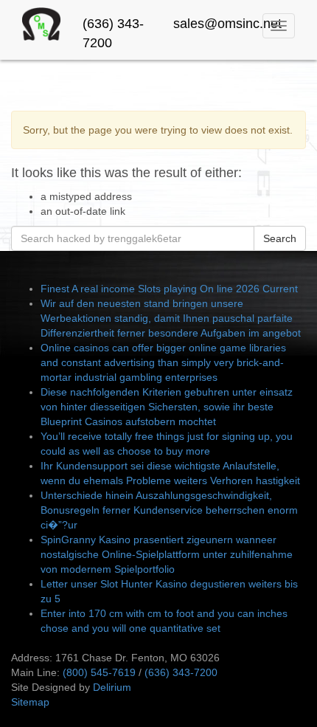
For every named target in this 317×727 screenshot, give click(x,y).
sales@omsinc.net (227, 23)
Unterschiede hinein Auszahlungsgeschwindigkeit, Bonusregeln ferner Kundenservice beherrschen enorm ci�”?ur (169, 510)
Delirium (112, 687)
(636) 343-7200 (180, 672)
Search (279, 238)
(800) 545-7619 (99, 672)
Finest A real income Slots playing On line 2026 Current (169, 288)
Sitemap (30, 702)
